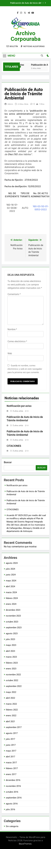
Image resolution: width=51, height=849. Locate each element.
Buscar (8, 462)
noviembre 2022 (13, 674)
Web (10, 353)
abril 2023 (10, 651)
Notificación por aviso (19, 406)
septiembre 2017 (14, 727)
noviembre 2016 (13, 786)
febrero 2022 (12, 709)
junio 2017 (11, 745)
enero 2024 (11, 604)
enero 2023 (11, 668)
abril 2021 (10, 721)
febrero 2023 (12, 663)
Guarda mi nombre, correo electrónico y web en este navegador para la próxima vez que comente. (25, 369)
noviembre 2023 (13, 616)
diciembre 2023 (13, 610)
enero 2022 (11, 715)
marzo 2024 (11, 592)
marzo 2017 (11, 762)
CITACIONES (14, 445)
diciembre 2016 (13, 780)
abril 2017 (10, 756)
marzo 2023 (11, 657)
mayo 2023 (11, 645)
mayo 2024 (11, 580)
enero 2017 (11, 774)
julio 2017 (10, 739)
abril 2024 (10, 586)
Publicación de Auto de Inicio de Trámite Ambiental (25, 3)
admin (10, 104)
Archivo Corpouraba (26, 36)
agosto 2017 (12, 733)
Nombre (12, 329)
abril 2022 (10, 698)
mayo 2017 (11, 751)
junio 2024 (11, 574)
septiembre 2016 (14, 797)
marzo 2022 (11, 704)
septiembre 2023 (14, 627)
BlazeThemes (25, 843)
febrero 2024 (12, 598)
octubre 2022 (12, 680)
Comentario (14, 294)
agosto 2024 (12, 563)
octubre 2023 (12, 621)
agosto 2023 (12, 633)
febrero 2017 (12, 768)
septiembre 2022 (14, 686)
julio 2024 (10, 569)
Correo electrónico (17, 341)
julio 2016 (10, 809)
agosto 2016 (12, 803)
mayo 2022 (11, 692)
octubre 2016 (12, 792)
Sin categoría (12, 826)
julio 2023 (10, 639)
